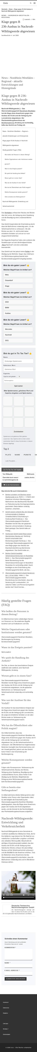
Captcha (6, 373)
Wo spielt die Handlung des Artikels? (15, 173)
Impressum (6, 1002)
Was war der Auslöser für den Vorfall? (15, 183)
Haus (4, 245)
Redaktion (5, 1013)
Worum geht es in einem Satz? (13, 178)
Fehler (27, 251)
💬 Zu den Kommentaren (11, 485)
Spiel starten (18, 386)
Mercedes (8, 329)
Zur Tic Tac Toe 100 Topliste (12, 470)
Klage (7, 286)
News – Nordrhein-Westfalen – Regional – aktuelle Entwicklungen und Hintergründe (16, 133)
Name (5, 357)
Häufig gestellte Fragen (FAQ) (12, 150)
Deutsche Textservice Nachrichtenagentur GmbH (23, 906)
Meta (7, 275)
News (10, 9)
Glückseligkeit (6, 1034)
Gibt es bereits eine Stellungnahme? (15, 197)
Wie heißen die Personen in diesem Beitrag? (17, 154)
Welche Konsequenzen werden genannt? (16, 192)
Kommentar (10, 947)
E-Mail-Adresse (12, 970)
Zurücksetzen (18, 431)
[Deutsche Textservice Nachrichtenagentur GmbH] (7, 908)
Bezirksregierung (7, 123)
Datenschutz (6, 1007)
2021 (7, 340)
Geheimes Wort (9, 365)
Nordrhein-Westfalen (27, 111)
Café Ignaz (5, 1023)
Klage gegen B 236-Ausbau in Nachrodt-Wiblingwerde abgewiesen (15, 143)
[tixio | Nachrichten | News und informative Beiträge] (5, 3)
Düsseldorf (9, 280)
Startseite (4, 9)
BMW (7, 307)
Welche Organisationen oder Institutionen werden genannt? (18, 161)
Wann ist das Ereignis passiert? (13, 169)
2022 (7, 302)
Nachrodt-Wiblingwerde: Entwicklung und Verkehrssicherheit (15, 203)
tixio (12, 1047)
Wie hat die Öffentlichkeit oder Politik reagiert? (18, 187)
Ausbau (8, 313)
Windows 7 (5, 1029)
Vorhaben (8, 213)
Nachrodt (8, 335)
